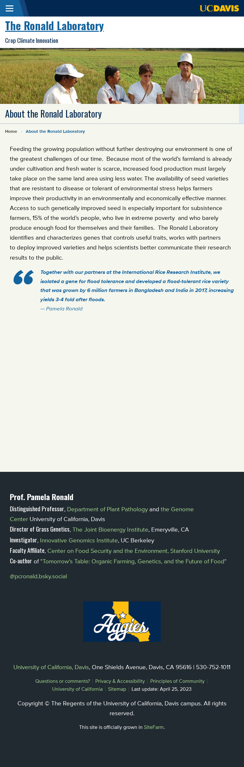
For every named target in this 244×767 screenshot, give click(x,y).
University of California (77, 689)
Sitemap (117, 689)
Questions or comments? (62, 681)
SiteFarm (154, 727)
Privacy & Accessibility (120, 681)
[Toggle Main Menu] (9, 8)
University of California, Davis (51, 666)
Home (11, 131)
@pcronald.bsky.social (38, 576)
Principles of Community (177, 681)
